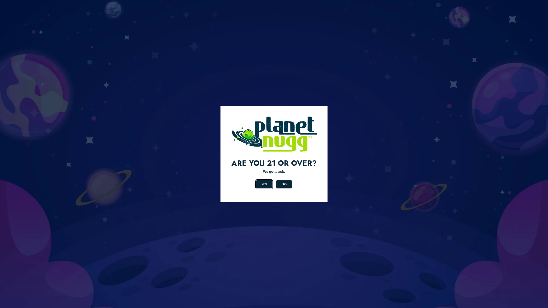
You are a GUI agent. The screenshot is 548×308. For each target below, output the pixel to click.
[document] (274, 154)
